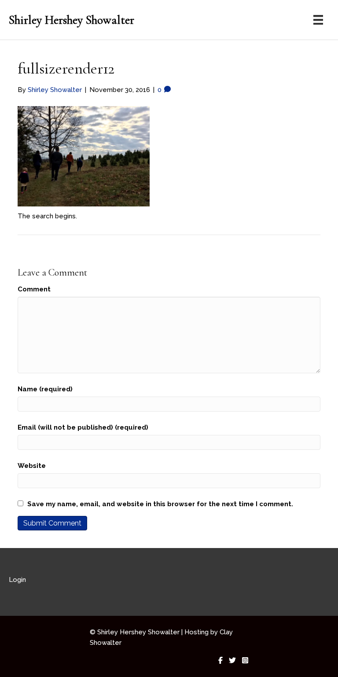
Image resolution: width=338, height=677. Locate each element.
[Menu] (318, 20)
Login (17, 580)
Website (32, 466)
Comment (34, 289)
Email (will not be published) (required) (83, 427)
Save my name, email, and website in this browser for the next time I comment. (160, 504)
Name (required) (45, 389)
